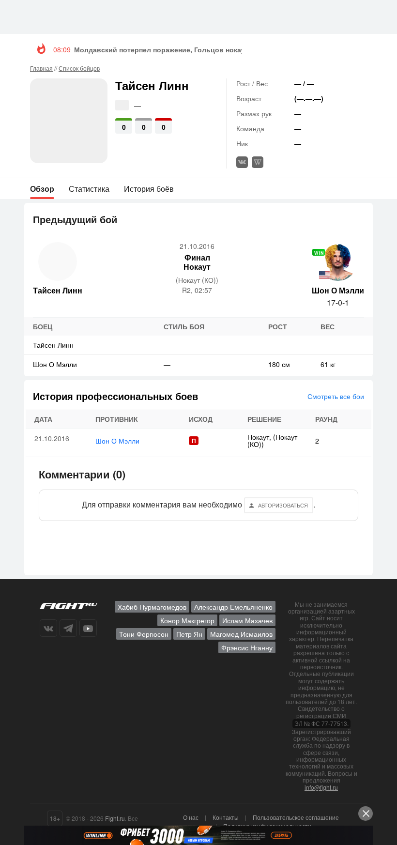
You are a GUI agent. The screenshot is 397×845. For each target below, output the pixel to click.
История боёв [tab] (149, 188)
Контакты (226, 817)
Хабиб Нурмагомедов (152, 607)
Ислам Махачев (247, 620)
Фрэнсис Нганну (247, 647)
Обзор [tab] (42, 188)
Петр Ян (189, 634)
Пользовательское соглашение (296, 817)
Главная (41, 68)
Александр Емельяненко (233, 607)
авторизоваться (283, 505)
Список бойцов (79, 68)
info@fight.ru (321, 787)
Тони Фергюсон (143, 634)
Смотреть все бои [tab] (335, 396)
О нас (190, 817)
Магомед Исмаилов (241, 634)
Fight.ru (115, 818)
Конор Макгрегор (187, 620)
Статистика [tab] (89, 188)
